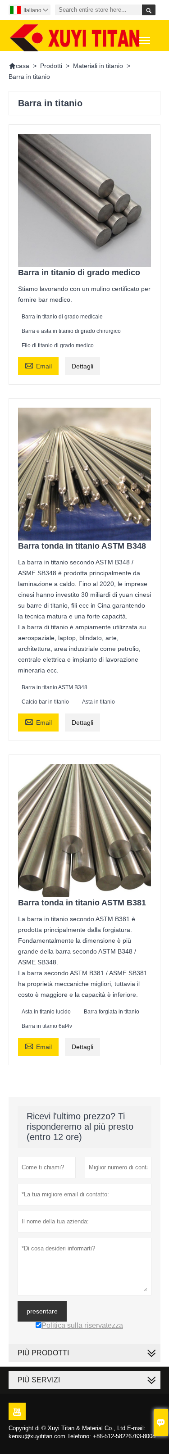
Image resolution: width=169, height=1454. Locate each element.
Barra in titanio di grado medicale (62, 317)
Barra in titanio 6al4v (47, 1026)
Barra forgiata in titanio (111, 1012)
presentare (42, 1311)
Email (38, 365)
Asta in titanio (98, 702)
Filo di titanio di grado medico (58, 345)
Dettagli (82, 366)
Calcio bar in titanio (45, 702)
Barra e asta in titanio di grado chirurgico (71, 331)
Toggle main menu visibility (144, 39)
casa (19, 65)
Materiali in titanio (98, 65)
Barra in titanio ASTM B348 (54, 687)
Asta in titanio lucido (46, 1012)
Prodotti (51, 65)
